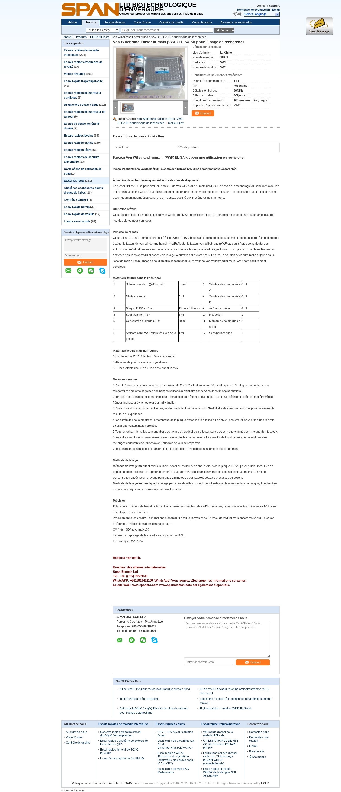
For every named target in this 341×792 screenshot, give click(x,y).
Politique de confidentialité (88, 783)
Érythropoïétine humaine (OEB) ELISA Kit (226, 708)
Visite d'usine (142, 22)
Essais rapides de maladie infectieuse (123, 724)
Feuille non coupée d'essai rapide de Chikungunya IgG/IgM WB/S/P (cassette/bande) (220, 758)
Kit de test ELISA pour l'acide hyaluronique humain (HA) (155, 689)
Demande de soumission (253, 9)
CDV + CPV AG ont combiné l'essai (175, 733)
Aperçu (67, 37)
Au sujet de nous (114, 22)
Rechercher (226, 30)
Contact (88, 262)
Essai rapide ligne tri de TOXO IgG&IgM (119, 751)
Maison (72, 22)
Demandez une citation (259, 739)
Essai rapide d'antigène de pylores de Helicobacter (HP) (124, 742)
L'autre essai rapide (77, 221)
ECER (265, 783)
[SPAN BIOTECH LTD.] (90, 9)
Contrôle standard (76, 199)
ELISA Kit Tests (99, 37)
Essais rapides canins (78, 142)
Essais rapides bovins (78, 135)
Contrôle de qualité (171, 22)
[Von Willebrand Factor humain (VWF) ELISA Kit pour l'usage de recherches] (150, 73)
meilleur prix (176, 123)
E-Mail (253, 746)
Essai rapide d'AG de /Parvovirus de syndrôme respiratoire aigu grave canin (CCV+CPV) (176, 758)
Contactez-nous (202, 22)
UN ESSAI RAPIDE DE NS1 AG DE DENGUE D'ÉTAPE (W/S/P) (220, 744)
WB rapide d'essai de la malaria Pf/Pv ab (218, 733)
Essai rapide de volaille (79, 214)
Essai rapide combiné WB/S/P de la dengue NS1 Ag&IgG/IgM (219, 772)
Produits (90, 22)
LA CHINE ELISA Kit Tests (123, 783)
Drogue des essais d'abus (81, 104)
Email (276, 9)
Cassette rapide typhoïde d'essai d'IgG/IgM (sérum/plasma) (120, 733)
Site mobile (259, 757)
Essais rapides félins (78, 150)
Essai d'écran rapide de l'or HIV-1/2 (122, 758)
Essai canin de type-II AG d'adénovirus (173, 770)
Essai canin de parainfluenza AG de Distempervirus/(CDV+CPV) (176, 744)
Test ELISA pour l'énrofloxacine (139, 698)
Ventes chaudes (74, 74)
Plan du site (256, 751)
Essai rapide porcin (77, 207)
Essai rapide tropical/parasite (83, 81)
